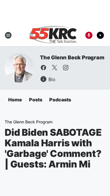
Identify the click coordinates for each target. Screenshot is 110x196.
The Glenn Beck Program (72, 57)
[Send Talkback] (88, 35)
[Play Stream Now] (100, 35)
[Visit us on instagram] (65, 67)
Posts (35, 100)
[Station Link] (53, 35)
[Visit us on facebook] (43, 67)
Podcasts (60, 100)
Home (15, 100)
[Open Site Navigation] (8, 35)
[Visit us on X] (54, 67)
